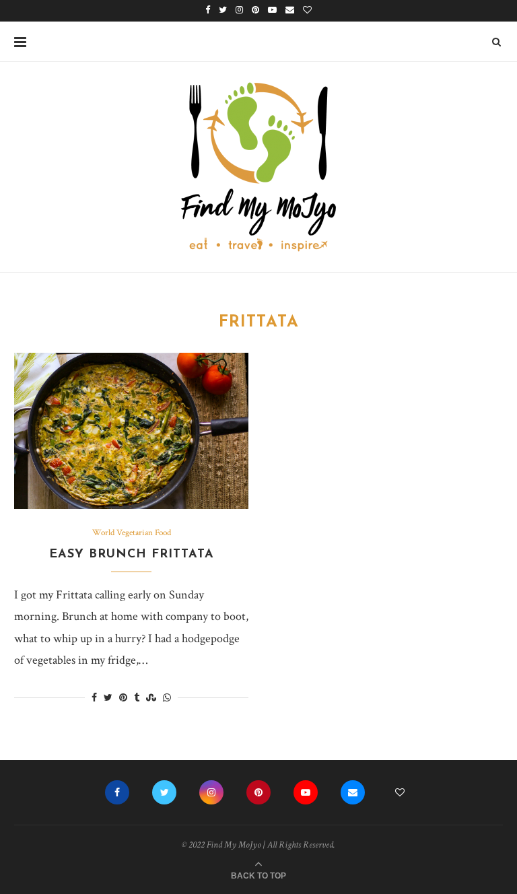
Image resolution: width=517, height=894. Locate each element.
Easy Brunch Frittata (131, 555)
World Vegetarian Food (131, 533)
